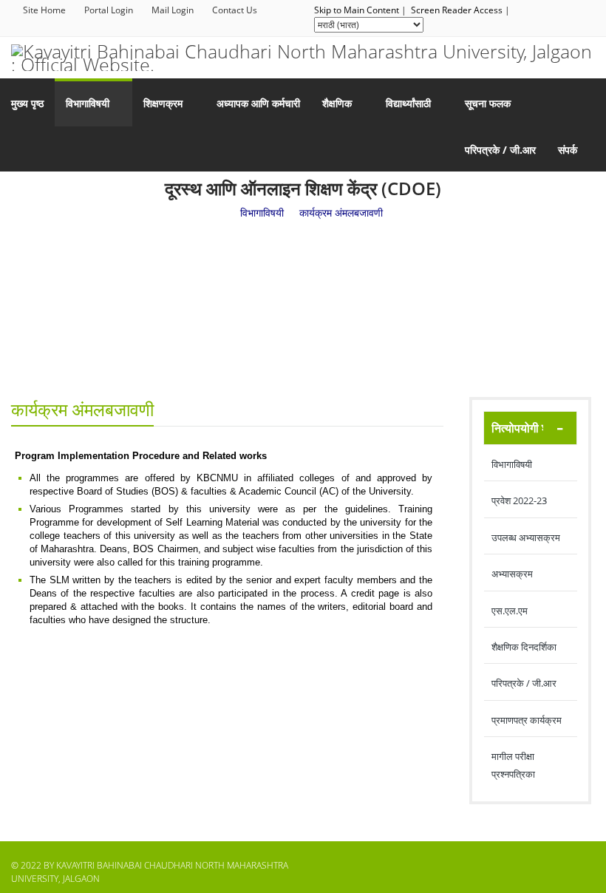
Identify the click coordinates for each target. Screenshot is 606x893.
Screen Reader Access (457, 10)
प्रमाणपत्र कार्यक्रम (526, 720)
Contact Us (234, 10)
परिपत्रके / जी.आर (523, 683)
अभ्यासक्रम (512, 573)
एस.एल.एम (509, 610)
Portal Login (108, 10)
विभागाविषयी (511, 464)
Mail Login (173, 10)
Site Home (44, 10)
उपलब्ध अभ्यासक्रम (525, 537)
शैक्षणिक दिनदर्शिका (523, 646)
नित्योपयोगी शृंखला (530, 428)
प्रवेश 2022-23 (519, 500)
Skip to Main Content (356, 10)
